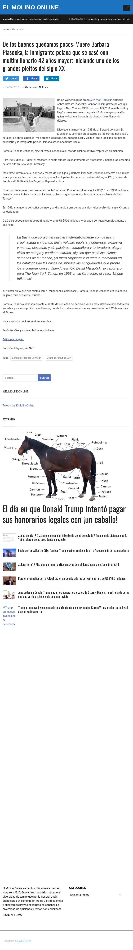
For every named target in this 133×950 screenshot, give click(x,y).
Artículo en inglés (13, 339)
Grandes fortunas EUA (59, 357)
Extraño (9, 419)
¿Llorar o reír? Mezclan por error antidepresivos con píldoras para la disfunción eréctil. (68, 564)
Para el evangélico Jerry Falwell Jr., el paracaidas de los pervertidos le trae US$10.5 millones (71, 578)
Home (6, 29)
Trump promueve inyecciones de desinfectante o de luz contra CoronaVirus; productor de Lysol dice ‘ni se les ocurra (73, 609)
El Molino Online (31, 7)
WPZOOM (25, 941)
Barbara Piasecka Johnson (26, 357)
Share (34, 78)
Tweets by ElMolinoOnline (18, 405)
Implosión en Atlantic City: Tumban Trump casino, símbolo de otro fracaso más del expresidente (73, 550)
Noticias (43, 87)
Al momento (31, 87)
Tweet (13, 78)
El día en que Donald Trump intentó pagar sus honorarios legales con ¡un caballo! (64, 513)
